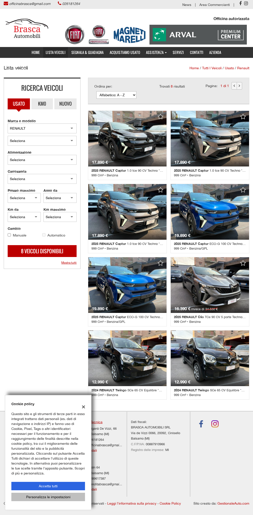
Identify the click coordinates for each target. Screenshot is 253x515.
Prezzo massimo (21, 190)
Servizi (178, 52)
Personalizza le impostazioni (48, 497)
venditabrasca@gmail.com (107, 484)
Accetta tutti (48, 486)
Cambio (14, 228)
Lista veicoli (55, 52)
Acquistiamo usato (125, 52)
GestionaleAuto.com (233, 503)
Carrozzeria (17, 171)
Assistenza (155, 52)
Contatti (197, 52)
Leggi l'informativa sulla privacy (131, 503)
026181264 (71, 4)
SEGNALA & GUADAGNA (87, 52)
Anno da (50, 190)
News (186, 5)
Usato (19, 103)
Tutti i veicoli (212, 68)
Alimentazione (19, 152)
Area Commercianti (214, 5)
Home (36, 52)
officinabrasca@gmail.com (29, 4)
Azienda (215, 52)
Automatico (56, 235)
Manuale (19, 235)
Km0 (42, 103)
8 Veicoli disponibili (42, 251)
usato (229, 68)
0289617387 (97, 478)
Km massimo (54, 209)
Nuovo (65, 103)
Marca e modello (22, 121)
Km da (13, 209)
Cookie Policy (170, 503)
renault (243, 68)
